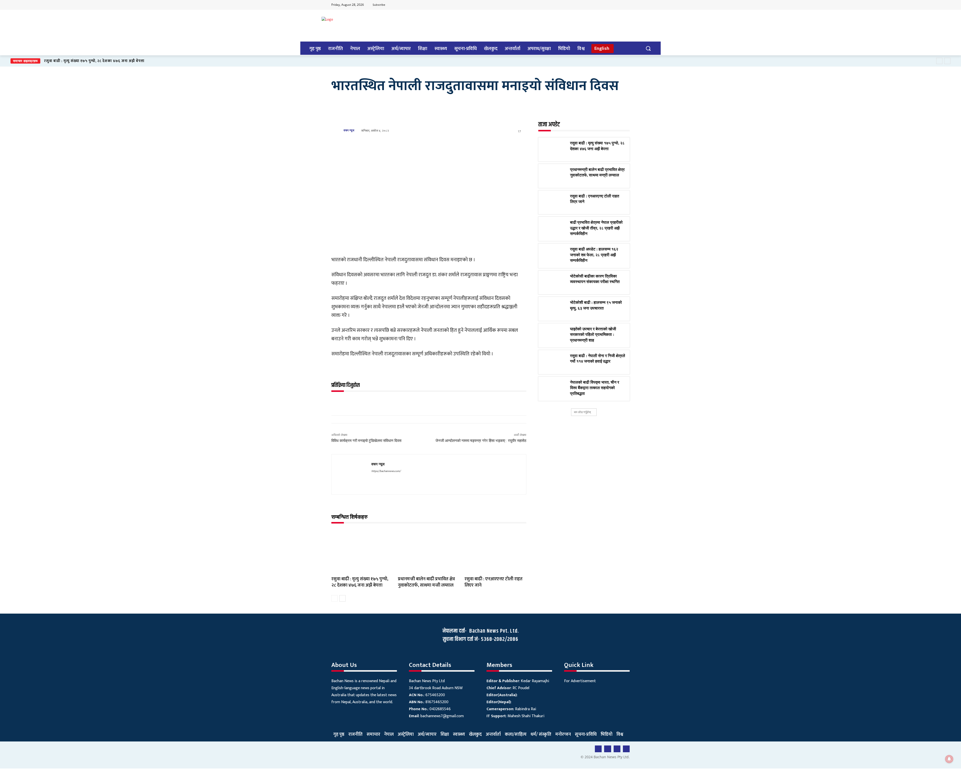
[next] (947, 61)
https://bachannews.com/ (386, 471)
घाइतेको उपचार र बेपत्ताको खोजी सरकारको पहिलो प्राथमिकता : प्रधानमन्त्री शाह (593, 334)
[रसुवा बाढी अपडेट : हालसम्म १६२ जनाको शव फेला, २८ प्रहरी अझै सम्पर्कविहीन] (554, 255)
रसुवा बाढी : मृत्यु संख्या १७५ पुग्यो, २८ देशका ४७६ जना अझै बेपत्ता (94, 61)
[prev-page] (334, 598)
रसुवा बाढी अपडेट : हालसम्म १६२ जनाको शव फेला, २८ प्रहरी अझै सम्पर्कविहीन (594, 255)
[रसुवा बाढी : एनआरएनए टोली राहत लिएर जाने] (495, 551)
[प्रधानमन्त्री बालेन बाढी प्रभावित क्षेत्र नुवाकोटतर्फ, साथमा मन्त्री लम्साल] (428, 551)
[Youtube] (605, 5)
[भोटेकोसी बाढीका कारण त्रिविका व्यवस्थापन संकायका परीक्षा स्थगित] (554, 283)
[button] (648, 48)
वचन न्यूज (349, 130)
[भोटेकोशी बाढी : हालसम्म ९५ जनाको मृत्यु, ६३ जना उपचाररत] (554, 309)
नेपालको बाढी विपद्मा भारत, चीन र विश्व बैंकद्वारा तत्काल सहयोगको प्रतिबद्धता (594, 388)
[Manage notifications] (949, 759)
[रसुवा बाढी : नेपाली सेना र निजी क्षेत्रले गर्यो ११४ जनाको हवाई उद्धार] (554, 362)
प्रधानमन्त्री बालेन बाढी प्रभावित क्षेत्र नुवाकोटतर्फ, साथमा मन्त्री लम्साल (426, 582)
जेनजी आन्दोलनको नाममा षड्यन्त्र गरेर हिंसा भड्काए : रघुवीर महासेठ (480, 440)
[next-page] (342, 598)
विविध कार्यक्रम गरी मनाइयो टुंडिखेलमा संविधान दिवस (366, 440)
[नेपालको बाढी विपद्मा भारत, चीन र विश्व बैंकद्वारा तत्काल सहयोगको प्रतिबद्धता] (554, 389)
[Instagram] (625, 5)
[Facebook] (596, 5)
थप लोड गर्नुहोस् (582, 412)
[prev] (939, 61)
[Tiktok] (615, 5)
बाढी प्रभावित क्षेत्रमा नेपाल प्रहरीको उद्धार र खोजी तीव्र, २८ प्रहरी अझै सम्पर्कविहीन (596, 228)
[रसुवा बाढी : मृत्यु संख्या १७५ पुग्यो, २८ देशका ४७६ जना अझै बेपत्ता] (362, 551)
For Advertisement (580, 681)
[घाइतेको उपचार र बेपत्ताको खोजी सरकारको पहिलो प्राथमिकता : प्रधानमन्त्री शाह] (554, 335)
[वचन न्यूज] (337, 130)
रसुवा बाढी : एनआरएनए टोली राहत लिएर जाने (493, 582)
